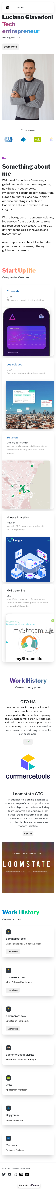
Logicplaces (14, 364)
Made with (24, 1185)
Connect (20, 7)
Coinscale (13, 291)
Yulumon (12, 437)
